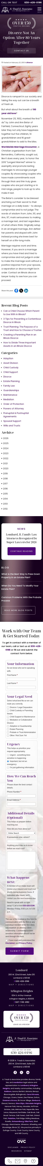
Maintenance (10, 394)
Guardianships (11, 390)
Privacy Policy (25, 943)
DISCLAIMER (13, 1147)
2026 (4, 438)
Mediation (8, 399)
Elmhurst (36, 1100)
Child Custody (10, 367)
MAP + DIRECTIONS (21, 984)
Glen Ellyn (20, 1103)
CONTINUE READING (21, 551)
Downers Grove (10, 1100)
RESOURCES (16, 1151)
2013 (4, 503)
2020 (4, 468)
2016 (4, 488)
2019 (4, 473)
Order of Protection (13, 403)
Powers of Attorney (13, 408)
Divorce (29, 62)
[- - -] (40, 9)
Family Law (9, 385)
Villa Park (28, 1121)
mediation (18, 1082)
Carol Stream (33, 1094)
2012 (4, 508)
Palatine (11, 1118)
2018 (4, 478)
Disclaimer (10, 943)
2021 (4, 463)
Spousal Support (12, 420)
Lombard (24, 1085)
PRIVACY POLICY (28, 1147)
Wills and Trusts (11, 425)
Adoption (8, 358)
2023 (4, 453)
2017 (4, 483)
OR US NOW (21, 1052)
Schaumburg (18, 1121)
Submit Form (19, 951)
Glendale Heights (33, 1103)
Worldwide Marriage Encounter (19, 146)
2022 (4, 458)
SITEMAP (28, 1151)
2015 (4, 493)
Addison (7, 1091)
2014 (4, 498)
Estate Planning (11, 381)
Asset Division (10, 362)
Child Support (10, 372)
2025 (4, 443)
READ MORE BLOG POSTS (18, 610)
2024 (4, 448)
